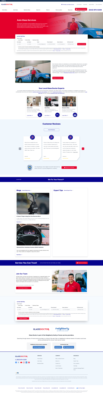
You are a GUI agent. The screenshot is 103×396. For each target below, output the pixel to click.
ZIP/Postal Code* (80, 307)
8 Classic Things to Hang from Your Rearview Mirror (29, 216)
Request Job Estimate (57, 78)
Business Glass (36, 40)
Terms (64, 48)
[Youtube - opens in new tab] (21, 362)
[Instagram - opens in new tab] (24, 362)
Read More (75, 152)
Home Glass (27, 40)
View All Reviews (51, 129)
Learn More (29, 115)
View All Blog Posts (26, 190)
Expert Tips (76, 361)
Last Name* (30, 307)
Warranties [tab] (85, 4)
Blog (74, 358)
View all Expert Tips (68, 190)
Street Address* (65, 307)
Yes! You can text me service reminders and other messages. (29, 46)
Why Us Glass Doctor (60, 358)
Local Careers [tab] (79, 4)
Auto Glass (20, 40)
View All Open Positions (23, 288)
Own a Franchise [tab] (99, 4)
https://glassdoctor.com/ (57, 48)
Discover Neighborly (38, 347)
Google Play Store (69, 347)
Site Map (75, 365)
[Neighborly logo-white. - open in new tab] (3, 0)
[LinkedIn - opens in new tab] (26, 362)
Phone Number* (54, 307)
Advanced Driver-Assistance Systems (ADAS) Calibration (30, 247)
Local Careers (58, 365)
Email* (41, 307)
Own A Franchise (59, 368)
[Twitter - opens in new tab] (19, 362)
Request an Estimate (81, 44)
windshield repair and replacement (57, 93)
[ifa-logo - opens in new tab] (17, 373)
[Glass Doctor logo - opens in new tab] (41, 329)
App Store (59, 347)
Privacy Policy (68, 48)
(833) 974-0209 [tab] (95, 10)
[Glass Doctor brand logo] (6, 4)
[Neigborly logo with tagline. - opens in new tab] (62, 329)
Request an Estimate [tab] (82, 9)
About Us (57, 361)
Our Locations (76, 363)
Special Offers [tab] (91, 4)
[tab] (67, 4)
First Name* (19, 307)
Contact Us (58, 363)
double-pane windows (57, 91)
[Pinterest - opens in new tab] (29, 362)
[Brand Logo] (24, 356)
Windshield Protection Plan (69, 72)
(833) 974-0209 (22, 359)
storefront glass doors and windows (40, 91)
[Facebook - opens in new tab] (16, 362)
